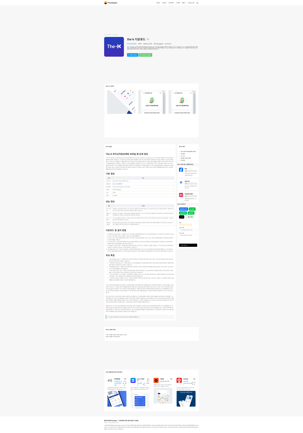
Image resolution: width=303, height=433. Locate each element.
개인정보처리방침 (111, 422)
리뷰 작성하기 (184, 245)
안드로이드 (171, 3)
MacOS (164, 3)
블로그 (184, 3)
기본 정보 (183, 153)
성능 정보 (183, 156)
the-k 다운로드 (136, 39)
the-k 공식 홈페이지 (117, 184)
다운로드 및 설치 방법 (186, 158)
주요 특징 (183, 160)
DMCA (117, 422)
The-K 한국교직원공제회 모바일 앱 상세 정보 (189, 151)
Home (105, 34)
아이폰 (178, 3)
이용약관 (106, 422)
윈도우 (158, 3)
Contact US (191, 3)
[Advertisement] (151, 21)
